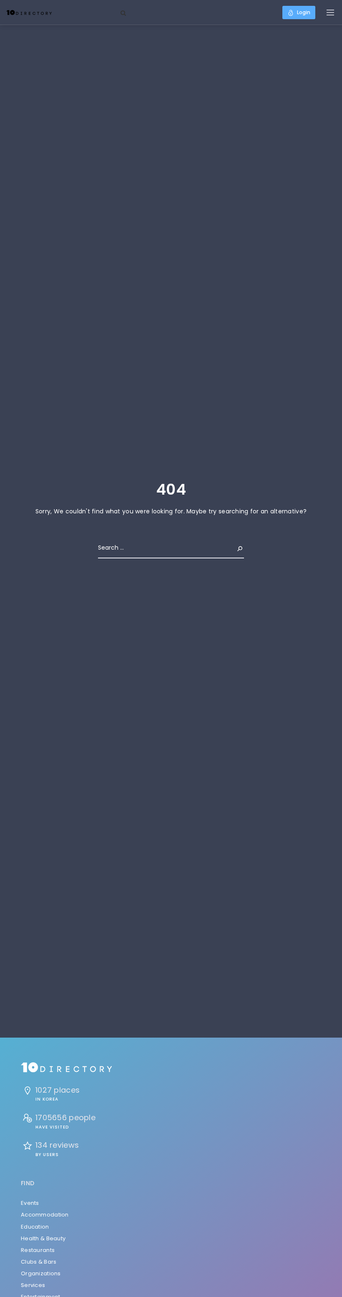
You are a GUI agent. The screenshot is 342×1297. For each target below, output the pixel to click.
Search (233, 547)
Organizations (41, 1273)
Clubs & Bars (38, 1262)
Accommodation (45, 1215)
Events (30, 1203)
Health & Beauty (43, 1238)
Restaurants (38, 1250)
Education (35, 1227)
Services (33, 1285)
